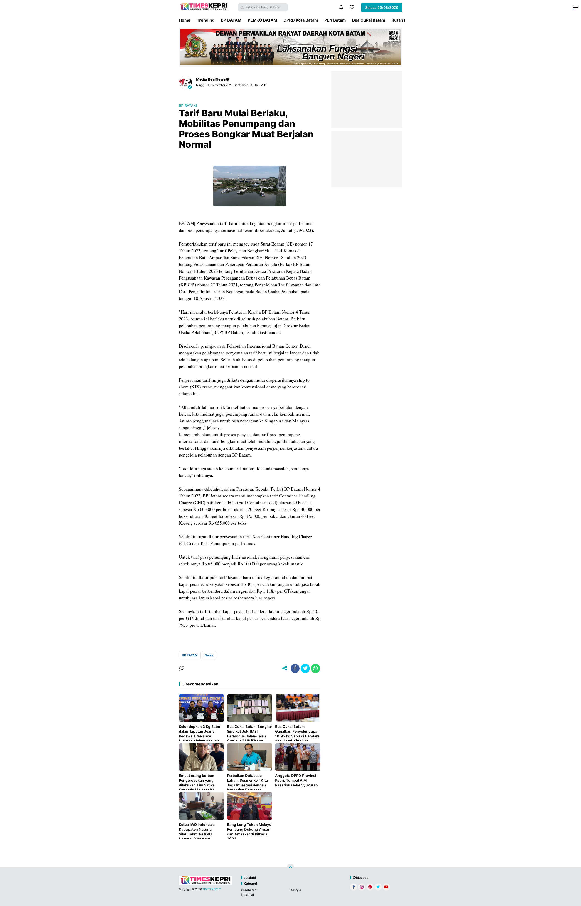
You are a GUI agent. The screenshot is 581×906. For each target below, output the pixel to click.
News (209, 655)
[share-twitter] (305, 668)
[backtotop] (290, 868)
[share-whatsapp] (315, 668)
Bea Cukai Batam (368, 20)
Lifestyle (295, 890)
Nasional (247, 894)
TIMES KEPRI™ (211, 889)
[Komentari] (181, 668)
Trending (205, 20)
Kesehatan (248, 890)
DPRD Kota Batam (300, 20)
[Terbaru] (341, 7)
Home (184, 20)
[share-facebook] (295, 668)
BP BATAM (231, 20)
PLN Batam (335, 20)
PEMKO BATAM (262, 20)
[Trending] (352, 7)
